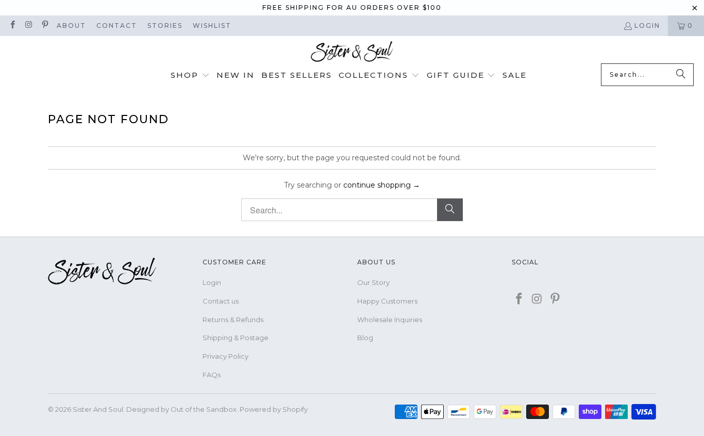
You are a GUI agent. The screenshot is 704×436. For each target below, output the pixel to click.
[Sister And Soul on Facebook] (12, 25)
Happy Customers (387, 301)
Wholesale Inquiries (389, 319)
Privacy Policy (225, 356)
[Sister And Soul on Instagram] (28, 25)
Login (647, 25)
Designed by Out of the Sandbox (181, 409)
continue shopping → (381, 185)
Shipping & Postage (236, 337)
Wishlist (212, 25)
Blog (365, 337)
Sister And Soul (98, 409)
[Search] (681, 74)
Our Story (373, 282)
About (71, 25)
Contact (116, 25)
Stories (164, 25)
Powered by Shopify (274, 409)
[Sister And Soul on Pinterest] (44, 25)
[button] (190, 75)
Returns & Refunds (233, 319)
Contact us (221, 301)
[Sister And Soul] (352, 52)
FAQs (212, 375)
